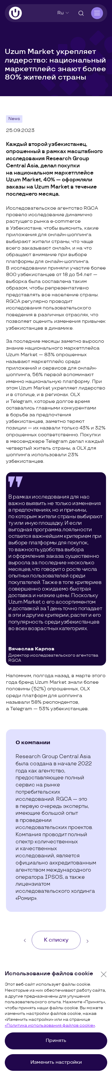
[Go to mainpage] (15, 13)
